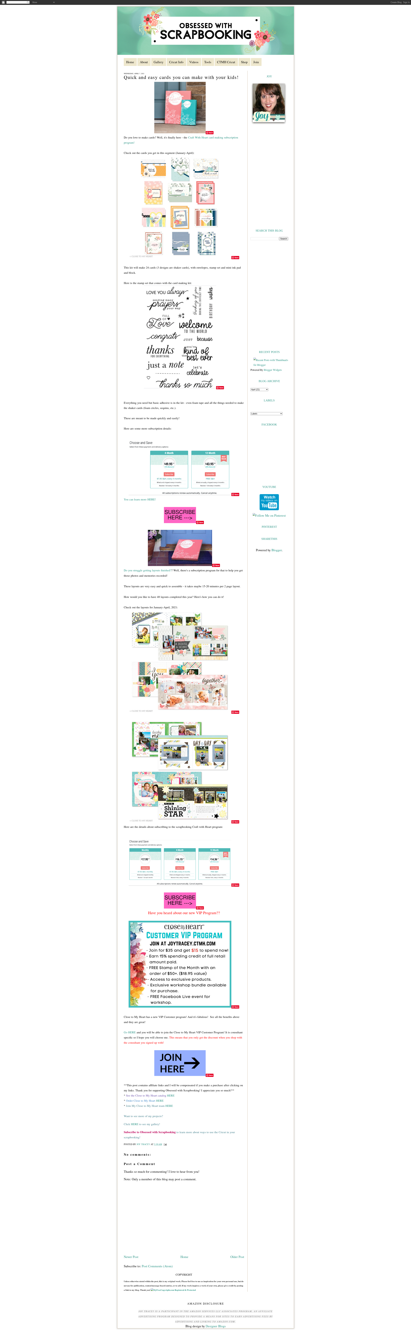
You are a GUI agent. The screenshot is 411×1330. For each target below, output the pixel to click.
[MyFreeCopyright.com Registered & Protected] (173, 1289)
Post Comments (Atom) (157, 1266)
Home (184, 1257)
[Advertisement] (269, 295)
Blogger (276, 550)
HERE (171, 1095)
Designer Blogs (216, 1326)
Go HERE (130, 1032)
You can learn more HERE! (140, 499)
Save (211, 132)
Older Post (237, 1257)
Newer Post (131, 1257)
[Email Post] (165, 1144)
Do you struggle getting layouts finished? (147, 570)
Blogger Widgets (273, 370)
